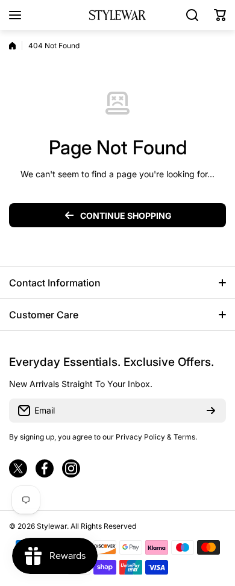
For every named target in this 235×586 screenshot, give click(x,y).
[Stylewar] (117, 15)
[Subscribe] (211, 411)
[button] (220, 15)
